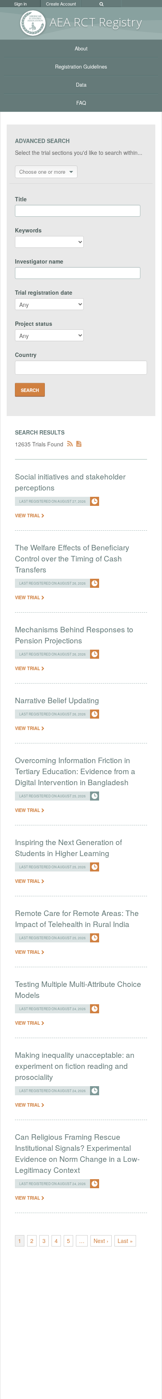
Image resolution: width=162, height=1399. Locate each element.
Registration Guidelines (81, 66)
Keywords (28, 230)
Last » (125, 1241)
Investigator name (39, 261)
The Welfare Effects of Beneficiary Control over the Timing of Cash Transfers (72, 558)
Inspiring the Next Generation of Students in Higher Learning (68, 847)
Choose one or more (42, 171)
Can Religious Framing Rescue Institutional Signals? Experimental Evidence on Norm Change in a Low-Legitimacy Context (77, 1153)
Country (26, 355)
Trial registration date (43, 292)
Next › (101, 1241)
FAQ (81, 102)
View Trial (28, 515)
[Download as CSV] (78, 444)
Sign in (20, 3)
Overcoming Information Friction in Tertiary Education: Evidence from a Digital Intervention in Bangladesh (75, 770)
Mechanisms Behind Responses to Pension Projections (74, 634)
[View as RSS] (70, 444)
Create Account (61, 3)
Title (21, 199)
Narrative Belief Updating (57, 700)
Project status (33, 323)
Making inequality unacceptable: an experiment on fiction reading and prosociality (74, 1065)
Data (81, 84)
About (81, 48)
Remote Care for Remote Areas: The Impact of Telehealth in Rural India (77, 918)
